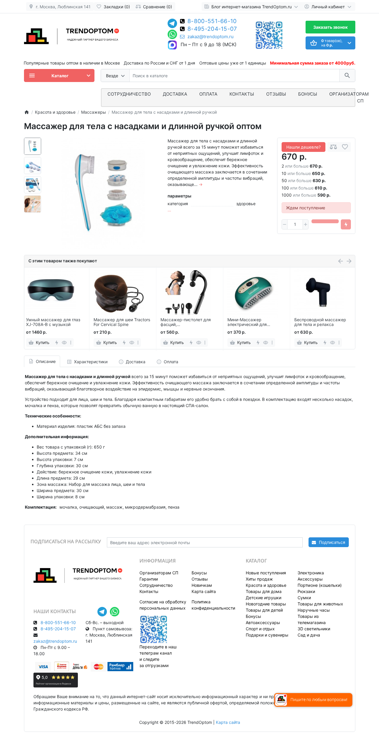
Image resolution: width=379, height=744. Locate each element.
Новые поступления (266, 572)
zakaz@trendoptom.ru (210, 36)
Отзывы (276, 94)
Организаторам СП (158, 572)
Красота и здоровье (266, 585)
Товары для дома (264, 591)
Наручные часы (314, 610)
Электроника (311, 572)
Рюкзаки (306, 591)
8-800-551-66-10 (212, 22)
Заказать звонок (330, 27)
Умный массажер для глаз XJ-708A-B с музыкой (53, 322)
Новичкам (202, 585)
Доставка (175, 94)
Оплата (208, 94)
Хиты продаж (259, 578)
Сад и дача (309, 634)
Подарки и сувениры (267, 634)
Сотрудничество (156, 585)
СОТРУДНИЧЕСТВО (129, 94)
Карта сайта (204, 591)
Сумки (304, 597)
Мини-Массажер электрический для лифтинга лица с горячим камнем (253, 322)
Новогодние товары (266, 603)
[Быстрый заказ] (346, 224)
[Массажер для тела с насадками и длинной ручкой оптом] (102, 193)
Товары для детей (264, 610)
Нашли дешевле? (303, 147)
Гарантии (148, 578)
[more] (71, 342)
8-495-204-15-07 (212, 29)
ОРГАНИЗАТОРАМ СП (349, 97)
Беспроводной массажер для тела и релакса (320, 322)
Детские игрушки (263, 597)
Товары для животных (320, 603)
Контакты (241, 94)
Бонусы (307, 94)
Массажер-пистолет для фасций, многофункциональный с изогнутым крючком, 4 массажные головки (185, 322)
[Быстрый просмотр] (64, 342)
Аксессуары (310, 578)
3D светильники (314, 628)
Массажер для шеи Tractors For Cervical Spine (122, 322)
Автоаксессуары (263, 622)
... (169, 209)
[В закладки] (345, 147)
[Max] (172, 45)
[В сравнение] (333, 147)
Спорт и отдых (260, 628)
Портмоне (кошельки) (320, 585)
